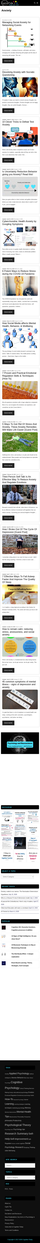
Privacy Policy (9, 1223)
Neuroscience (13, 1117)
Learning (9, 1104)
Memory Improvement (10, 1112)
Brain (28, 1077)
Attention (14, 1077)
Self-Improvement (19, 1139)
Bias (25, 1077)
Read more (8, 61)
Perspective (27, 1117)
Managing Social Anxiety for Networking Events (16, 23)
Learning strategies (19, 1104)
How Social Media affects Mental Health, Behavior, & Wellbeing (19, 324)
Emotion (31, 1092)
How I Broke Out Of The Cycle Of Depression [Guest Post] (19, 530)
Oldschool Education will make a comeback (15, 908)
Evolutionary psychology (23, 1095)
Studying (26, 1147)
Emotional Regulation (11, 1095)
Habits (32, 1095)
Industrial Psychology (18, 1099)
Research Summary (16, 1133)
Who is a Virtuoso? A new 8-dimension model (15, 898)
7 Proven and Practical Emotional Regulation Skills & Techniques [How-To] (19, 376)
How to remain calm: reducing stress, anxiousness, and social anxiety (18, 632)
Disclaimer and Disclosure (13, 1213)
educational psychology (20, 1092)
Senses (14, 1143)
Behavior (20, 1078)
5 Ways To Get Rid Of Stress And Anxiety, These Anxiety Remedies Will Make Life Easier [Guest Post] (19, 427)
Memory (28, 1108)
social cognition (20, 1143)
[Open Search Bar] (34, 3)
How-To (9, 1099)
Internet (26, 1099)
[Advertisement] (20, 779)
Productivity (17, 1120)
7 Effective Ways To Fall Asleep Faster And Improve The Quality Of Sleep (18, 579)
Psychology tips (19, 1129)
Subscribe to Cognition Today (14, 1227)
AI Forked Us (5, 911)
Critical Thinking (24, 1088)
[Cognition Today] (10, 3)
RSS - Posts (9, 1189)
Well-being (11, 1150)
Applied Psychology (19, 1073)
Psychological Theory (18, 1124)
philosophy (8, 1120)
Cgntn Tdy (8, 1207)
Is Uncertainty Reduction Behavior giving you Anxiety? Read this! (19, 173)
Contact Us (8, 1210)
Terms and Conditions (12, 1230)
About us (7, 1203)
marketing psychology (18, 1108)
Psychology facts (9, 1129)
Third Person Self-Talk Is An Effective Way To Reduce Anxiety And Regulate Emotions (19, 479)
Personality (21, 1117)
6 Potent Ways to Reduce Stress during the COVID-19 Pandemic (19, 272)
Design (11, 1092)
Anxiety (7, 1074)
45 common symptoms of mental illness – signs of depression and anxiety (19, 684)
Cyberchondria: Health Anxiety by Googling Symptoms (19, 222)
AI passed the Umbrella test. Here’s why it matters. (17, 901)
